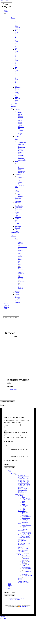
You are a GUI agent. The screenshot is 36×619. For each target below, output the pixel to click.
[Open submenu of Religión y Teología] (22, 577)
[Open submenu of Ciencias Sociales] (22, 557)
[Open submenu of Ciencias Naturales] (22, 570)
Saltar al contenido (5, 0)
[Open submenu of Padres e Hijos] (15, 141)
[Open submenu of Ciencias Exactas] (30, 567)
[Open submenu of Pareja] (15, 163)
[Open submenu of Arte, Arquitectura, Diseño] (19, 258)
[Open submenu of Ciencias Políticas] (19, 280)
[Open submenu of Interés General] (12, 108)
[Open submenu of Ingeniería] (19, 283)
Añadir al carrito (13, 389)
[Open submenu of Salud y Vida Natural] (15, 193)
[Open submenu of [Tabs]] (15, 473)
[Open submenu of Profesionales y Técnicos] (27, 553)
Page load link (4, 616)
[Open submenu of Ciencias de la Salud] (19, 266)
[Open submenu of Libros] (5, 13)
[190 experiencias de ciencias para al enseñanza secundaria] (19, 364)
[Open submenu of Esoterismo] (15, 176)
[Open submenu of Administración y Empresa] (27, 560)
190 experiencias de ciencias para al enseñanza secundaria (18, 379)
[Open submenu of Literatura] (15, 111)
